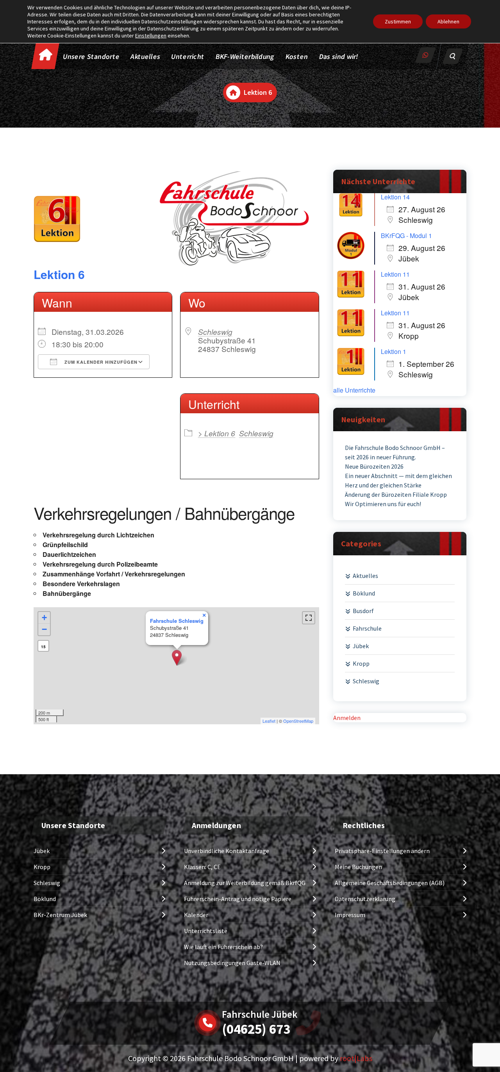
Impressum (350, 915)
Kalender (196, 915)
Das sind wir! (338, 56)
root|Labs (356, 1058)
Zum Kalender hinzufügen (100, 362)
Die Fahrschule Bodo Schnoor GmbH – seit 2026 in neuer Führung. (395, 452)
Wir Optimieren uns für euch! (383, 504)
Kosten (297, 56)
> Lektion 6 (216, 433)
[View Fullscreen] (308, 618)
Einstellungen (150, 35)
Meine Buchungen (358, 867)
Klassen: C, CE (202, 867)
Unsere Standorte (91, 56)
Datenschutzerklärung (365, 899)
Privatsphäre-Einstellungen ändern (382, 851)
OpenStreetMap (298, 721)
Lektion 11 (395, 274)
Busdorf (363, 611)
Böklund (364, 593)
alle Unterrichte (354, 390)
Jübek (361, 646)
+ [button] (44, 617)
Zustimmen (398, 21)
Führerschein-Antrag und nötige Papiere (237, 899)
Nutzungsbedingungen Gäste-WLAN (232, 963)
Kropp (361, 663)
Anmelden (347, 718)
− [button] (44, 629)
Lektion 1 (393, 351)
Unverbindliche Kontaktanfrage (226, 851)
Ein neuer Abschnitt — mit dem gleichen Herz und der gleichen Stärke (398, 480)
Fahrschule (367, 628)
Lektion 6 (59, 274)
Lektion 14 (395, 196)
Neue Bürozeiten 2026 (374, 466)
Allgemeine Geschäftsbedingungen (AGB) (390, 883)
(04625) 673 (256, 1029)
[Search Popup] (452, 56)
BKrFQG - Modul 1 (406, 235)
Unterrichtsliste (205, 931)
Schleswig (215, 331)
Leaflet (268, 721)
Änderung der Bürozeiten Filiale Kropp (396, 494)
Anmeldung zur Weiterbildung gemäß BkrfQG (244, 883)
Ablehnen (448, 21)
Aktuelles (145, 56)
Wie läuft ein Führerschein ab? (223, 947)
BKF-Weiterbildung (245, 56)
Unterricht (187, 56)
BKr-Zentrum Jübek (60, 915)
